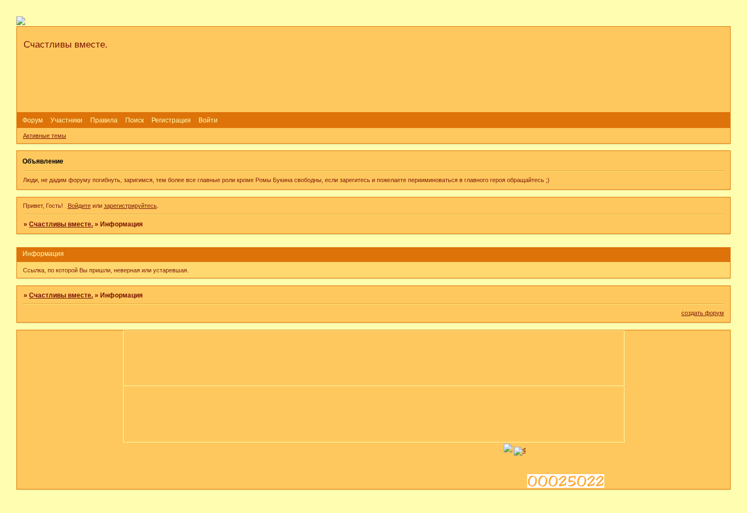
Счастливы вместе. (61, 224)
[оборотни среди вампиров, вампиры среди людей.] (514, 450)
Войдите (79, 205)
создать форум (702, 313)
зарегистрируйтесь (130, 205)
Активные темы (44, 135)
